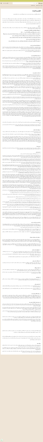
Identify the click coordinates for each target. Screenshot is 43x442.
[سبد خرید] (1, 3)
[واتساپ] (2, 440)
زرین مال (40, 3)
